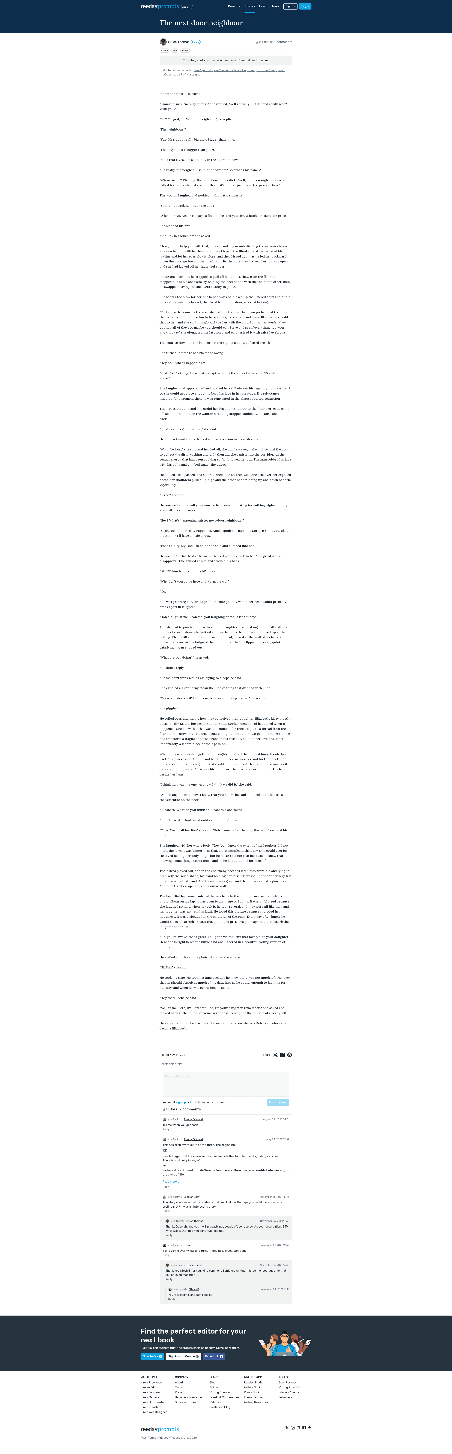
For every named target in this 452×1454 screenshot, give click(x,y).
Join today (150, 1356)
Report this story (171, 1064)
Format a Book (253, 1397)
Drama (164, 50)
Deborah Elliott (192, 1196)
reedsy (160, 6)
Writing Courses (219, 1392)
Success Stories (185, 1402)
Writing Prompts (289, 1387)
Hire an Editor (150, 1387)
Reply (166, 1129)
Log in (305, 6)
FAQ (143, 1437)
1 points (177, 1119)
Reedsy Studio (253, 1382)
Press (178, 1392)
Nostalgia (193, 74)
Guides (214, 1387)
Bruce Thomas (194, 1221)
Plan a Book (251, 1392)
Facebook (212, 1356)
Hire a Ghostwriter (153, 1402)
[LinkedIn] (298, 1428)
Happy (185, 50)
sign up (181, 1102)
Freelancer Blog (219, 1407)
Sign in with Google (181, 1356)
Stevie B (188, 1245)
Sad (175, 50)
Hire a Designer (151, 1392)
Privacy (163, 1437)
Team (178, 1387)
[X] (287, 1428)
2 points (180, 1265)
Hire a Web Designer (154, 1412)
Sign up (290, 6)
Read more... (171, 1181)
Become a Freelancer (189, 1397)
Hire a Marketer (150, 1397)
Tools (275, 6)
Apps (185, 7)
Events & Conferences (224, 1397)
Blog (212, 1382)
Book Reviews (287, 1382)
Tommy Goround (193, 1119)
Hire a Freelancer (152, 1382)
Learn (263, 6)
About (179, 1382)
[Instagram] (293, 1428)
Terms (152, 1437)
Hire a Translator (151, 1407)
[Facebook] (304, 1428)
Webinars (215, 1402)
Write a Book (252, 1387)
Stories (250, 6)
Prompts (234, 6)
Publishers (285, 1397)
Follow (195, 42)
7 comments (282, 42)
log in (193, 1102)
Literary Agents (288, 1392)
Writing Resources (256, 1402)
